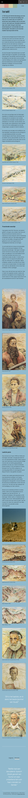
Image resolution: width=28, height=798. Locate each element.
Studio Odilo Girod (21, 794)
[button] (2, 2)
